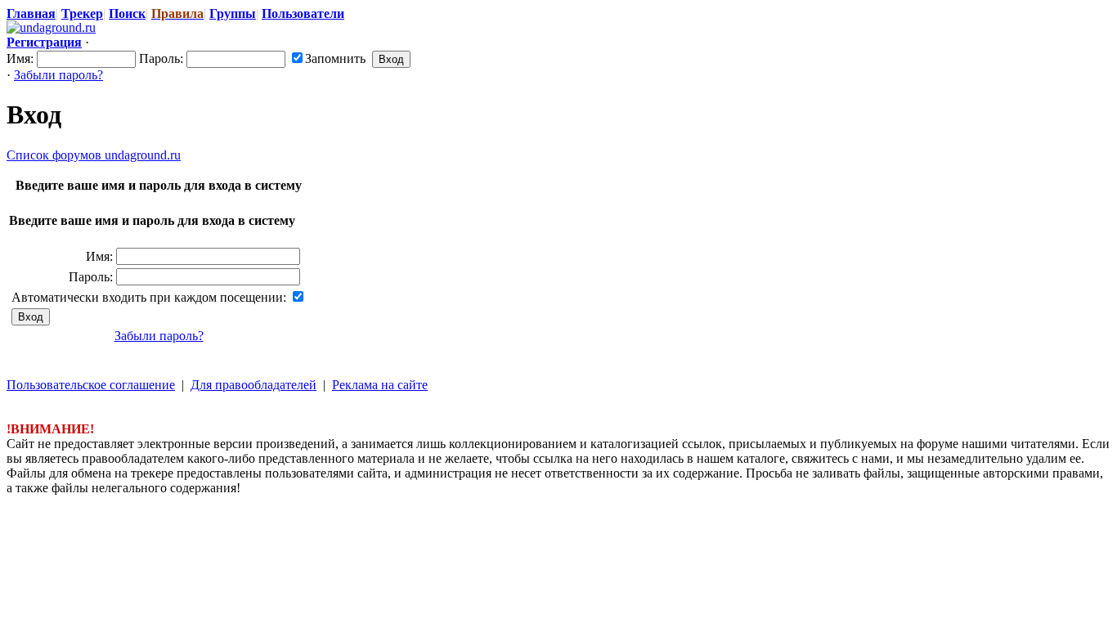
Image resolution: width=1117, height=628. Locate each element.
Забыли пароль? (58, 75)
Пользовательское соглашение (91, 385)
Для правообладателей (253, 385)
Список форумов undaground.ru (94, 155)
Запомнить (335, 58)
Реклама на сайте (380, 385)
